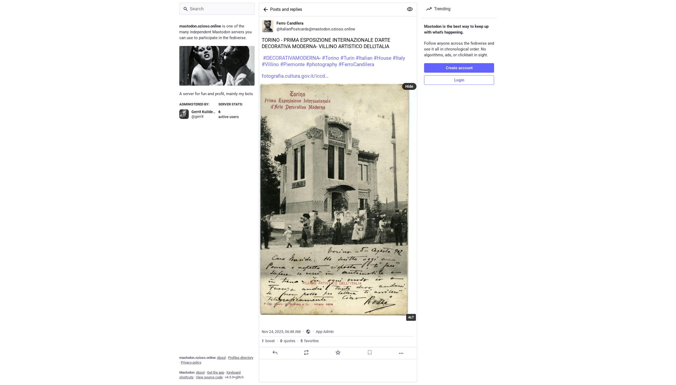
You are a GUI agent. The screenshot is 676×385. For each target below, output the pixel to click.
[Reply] (275, 352)
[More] (401, 353)
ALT (411, 317)
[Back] (264, 9)
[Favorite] (338, 352)
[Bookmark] (370, 352)
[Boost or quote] (306, 352)
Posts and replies (286, 9)
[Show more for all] (410, 9)
